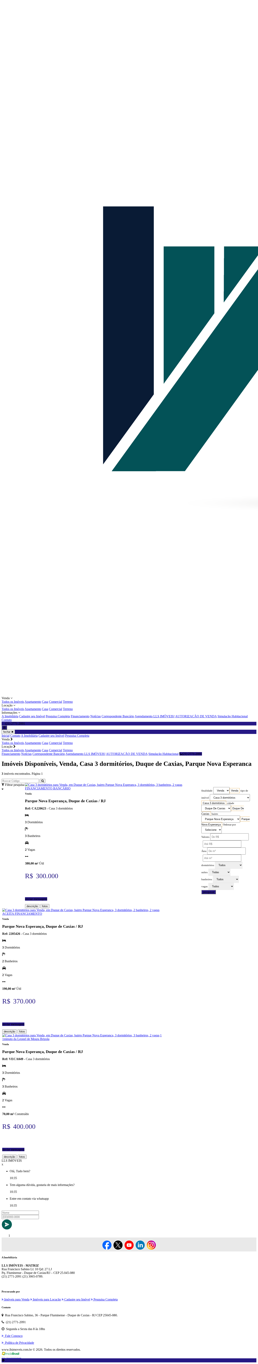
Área (203, 851)
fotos (45, 906)
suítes (204, 872)
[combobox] (235, 790)
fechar (7, 731)
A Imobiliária (10, 716)
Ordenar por (229, 824)
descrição (32, 906)
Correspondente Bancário (118, 716)
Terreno (68, 701)
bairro (215, 814)
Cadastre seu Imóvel (32, 716)
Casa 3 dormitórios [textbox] (214, 803)
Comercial (55, 701)
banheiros (206, 879)
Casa (45, 701)
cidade (230, 803)
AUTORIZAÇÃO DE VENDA (196, 716)
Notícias (95, 716)
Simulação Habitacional (232, 716)
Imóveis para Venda (16, 1299)
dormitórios (207, 865)
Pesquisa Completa (58, 716)
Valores (205, 837)
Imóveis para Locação (46, 1299)
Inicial (5, 735)
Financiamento (80, 716)
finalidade (206, 790)
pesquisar (208, 892)
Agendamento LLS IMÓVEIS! (155, 716)
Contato (7, 720)
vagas (204, 886)
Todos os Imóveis (13, 701)
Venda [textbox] (234, 790)
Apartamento (33, 701)
